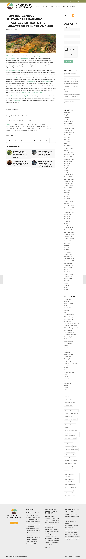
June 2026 (67, 112)
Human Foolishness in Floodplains (69, 102)
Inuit (74, 457)
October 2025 (68, 130)
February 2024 (68, 174)
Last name (67, 34)
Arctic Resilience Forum (70, 402)
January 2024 (68, 177)
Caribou (66, 410)
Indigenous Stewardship (70, 454)
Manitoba (67, 365)
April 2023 (67, 196)
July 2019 (67, 280)
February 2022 (68, 227)
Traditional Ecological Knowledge (69, 475)
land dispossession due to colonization (31, 92)
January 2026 (68, 123)
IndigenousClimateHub (26, 120)
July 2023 (67, 190)
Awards (66, 310)
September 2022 (69, 212)
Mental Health (74, 460)
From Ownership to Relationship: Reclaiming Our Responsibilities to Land (72, 96)
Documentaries (68, 341)
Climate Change (68, 317)
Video (66, 385)
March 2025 (67, 146)
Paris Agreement (68, 463)
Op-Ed (66, 376)
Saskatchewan (68, 381)
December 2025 (69, 126)
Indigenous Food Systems (20, 124)
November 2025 (69, 128)
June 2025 (67, 139)
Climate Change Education (71, 323)
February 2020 (68, 274)
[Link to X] (71, 1)
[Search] (78, 6)
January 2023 (68, 203)
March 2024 (67, 172)
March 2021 (67, 252)
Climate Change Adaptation (71, 419)
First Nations (67, 438)
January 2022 (68, 230)
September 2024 (69, 159)
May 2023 (67, 194)
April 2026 (67, 117)
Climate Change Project (71, 328)
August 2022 (68, 214)
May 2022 (67, 221)
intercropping (15, 77)
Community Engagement (71, 334)
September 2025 (69, 132)
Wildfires (72, 492)
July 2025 (67, 137)
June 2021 (67, 245)
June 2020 (67, 272)
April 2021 (67, 250)
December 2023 (69, 179)
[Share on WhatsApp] (22, 140)
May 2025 (67, 141)
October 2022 (68, 210)
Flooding (66, 348)
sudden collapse (23, 58)
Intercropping (35, 124)
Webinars (67, 390)
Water (66, 387)
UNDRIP (66, 487)
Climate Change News (70, 325)
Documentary (68, 343)
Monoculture (23, 126)
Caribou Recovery (74, 410)
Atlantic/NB (67, 308)
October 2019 (68, 276)
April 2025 (67, 143)
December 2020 (69, 258)
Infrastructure (68, 457)
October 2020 (68, 263)
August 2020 (68, 267)
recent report (17, 100)
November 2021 (69, 234)
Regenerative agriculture (13, 70)
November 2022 (69, 208)
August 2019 (68, 278)
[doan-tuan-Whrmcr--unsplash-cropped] (31, 43)
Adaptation (67, 299)
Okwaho (74, 534)
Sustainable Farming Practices (27, 128)
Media (66, 367)
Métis (66, 370)
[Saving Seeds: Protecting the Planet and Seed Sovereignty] (1, 279)
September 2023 (69, 185)
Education (67, 427)
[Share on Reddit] (46, 140)
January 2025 (68, 150)
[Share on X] (16, 140)
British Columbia (69, 314)
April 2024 (67, 170)
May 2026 (67, 115)
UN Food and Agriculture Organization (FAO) (22, 96)
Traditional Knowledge (70, 484)
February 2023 (68, 201)
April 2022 (67, 223)
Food (65, 350)
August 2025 (68, 134)
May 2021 (67, 247)
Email (66, 40)
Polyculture (31, 81)
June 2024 (67, 165)
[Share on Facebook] (9, 140)
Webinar (67, 492)
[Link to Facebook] (73, 1)
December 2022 (69, 205)
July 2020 (67, 269)
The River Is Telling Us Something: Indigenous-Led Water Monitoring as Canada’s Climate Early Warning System (71, 80)
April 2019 (67, 287)
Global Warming (68, 446)
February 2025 (68, 148)
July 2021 (67, 243)
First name (67, 27)
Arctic (66, 306)
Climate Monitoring (70, 332)
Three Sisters (32, 74)
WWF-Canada (68, 495)
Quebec (66, 378)
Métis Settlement (69, 372)
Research (67, 468)
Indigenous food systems (44, 56)
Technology (67, 383)
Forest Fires (67, 356)
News (66, 374)
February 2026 (68, 121)
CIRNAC (66, 413)
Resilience (73, 468)
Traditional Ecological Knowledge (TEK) (69, 480)
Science (66, 471)
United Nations (73, 487)
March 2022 (67, 225)
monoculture (47, 81)
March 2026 (67, 119)
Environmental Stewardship (71, 430)
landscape (67, 460)
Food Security (14, 29)
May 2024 (67, 168)
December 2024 (69, 152)
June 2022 (67, 219)
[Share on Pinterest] (28, 140)
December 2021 (69, 232)
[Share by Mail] (53, 140)
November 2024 (69, 154)
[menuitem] (15, 6)
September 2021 (69, 238)
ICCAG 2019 (68, 361)
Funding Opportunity (70, 359)
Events (66, 345)
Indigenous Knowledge (70, 452)
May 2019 (67, 285)
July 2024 (67, 163)
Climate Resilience (69, 421)
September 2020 (69, 265)
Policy (75, 463)
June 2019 (67, 283)
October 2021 (68, 236)
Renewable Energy (69, 466)
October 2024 (68, 157)
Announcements (68, 303)
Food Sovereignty (69, 354)
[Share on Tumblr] (40, 140)
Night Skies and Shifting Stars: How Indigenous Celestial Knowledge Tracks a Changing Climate (71, 88)
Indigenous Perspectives (71, 363)
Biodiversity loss (11, 56)
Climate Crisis (68, 330)
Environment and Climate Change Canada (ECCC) (70, 434)
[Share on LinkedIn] (34, 140)
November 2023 (69, 181)
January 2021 (68, 256)
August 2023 (68, 188)
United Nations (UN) (69, 490)
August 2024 (68, 161)
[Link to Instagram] (76, 1)
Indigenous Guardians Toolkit (71, 449)
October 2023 (68, 183)
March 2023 (67, 199)
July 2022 (67, 216)
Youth (74, 495)
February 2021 (68, 254)
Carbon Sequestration (70, 407)
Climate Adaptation (74, 413)
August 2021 (68, 241)
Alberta (66, 301)
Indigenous (75, 446)
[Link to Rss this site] (78, 1)
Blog (8, 29)
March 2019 (67, 289)
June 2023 (67, 192)
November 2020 (69, 261)
